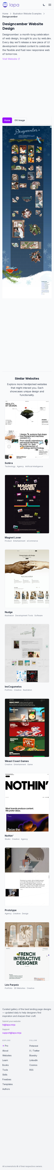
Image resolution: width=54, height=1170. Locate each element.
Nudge (9, 612)
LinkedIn (33, 1060)
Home (5, 13)
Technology (10, 466)
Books (5, 1065)
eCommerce (32, 541)
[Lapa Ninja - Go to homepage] (11, 4)
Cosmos (33, 1065)
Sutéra (9, 463)
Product (8, 541)
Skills (4, 1074)
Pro (6, 1045)
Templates (7, 1084)
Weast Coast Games (17, 761)
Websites (7, 1055)
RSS (31, 1070)
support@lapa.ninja (11, 1033)
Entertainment (19, 541)
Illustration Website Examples (27, 13)
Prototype (10, 910)
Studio (7, 839)
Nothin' (9, 835)
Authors (6, 1089)
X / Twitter (34, 1050)
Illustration (9, 615)
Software (38, 615)
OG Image (20, 120)
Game (30, 764)
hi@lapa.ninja (8, 1024)
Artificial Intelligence (34, 466)
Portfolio (8, 690)
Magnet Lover (13, 537)
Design (25, 913)
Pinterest (33, 1046)
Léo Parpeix (12, 984)
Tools (5, 1070)
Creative (17, 690)
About (5, 1050)
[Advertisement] (27, 335)
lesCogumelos (13, 686)
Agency (20, 466)
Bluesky (33, 1055)
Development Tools (24, 615)
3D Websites (19, 988)
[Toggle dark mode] (44, 4)
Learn (5, 1060)
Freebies (6, 1079)
